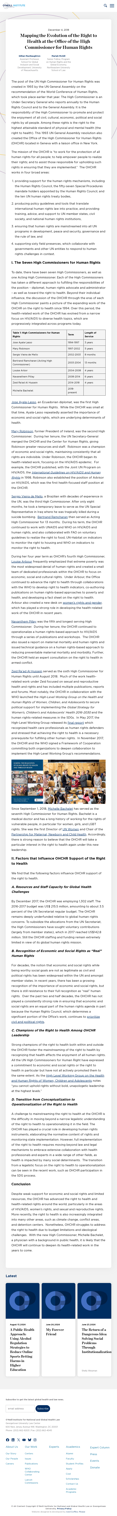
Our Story (11, 1453)
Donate (95, 1467)
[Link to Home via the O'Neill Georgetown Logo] (14, 8)
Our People (12, 1458)
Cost (68, 1474)
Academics (73, 1446)
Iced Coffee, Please (75, 1512)
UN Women (70, 829)
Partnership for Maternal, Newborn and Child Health (48, 834)
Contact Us (72, 1484)
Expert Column (100, 1447)
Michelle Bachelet (60, 808)
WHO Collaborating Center (32, 1471)
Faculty (70, 1458)
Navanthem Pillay (23, 621)
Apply (69, 1468)
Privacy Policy (64, 1509)
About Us (12, 1446)
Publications (31, 1463)
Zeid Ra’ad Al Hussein (26, 671)
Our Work (31, 1446)
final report (76, 722)
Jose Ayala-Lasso (23, 402)
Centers (29, 1453)
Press (93, 1454)
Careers (10, 1463)
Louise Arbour (21, 561)
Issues (28, 1458)
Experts (54, 1446)
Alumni (69, 1453)
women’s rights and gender (82, 602)
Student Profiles (74, 1463)
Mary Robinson (22, 431)
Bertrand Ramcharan (53, 517)
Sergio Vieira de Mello (27, 496)
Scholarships (72, 1479)
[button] (105, 6)
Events (94, 1460)
